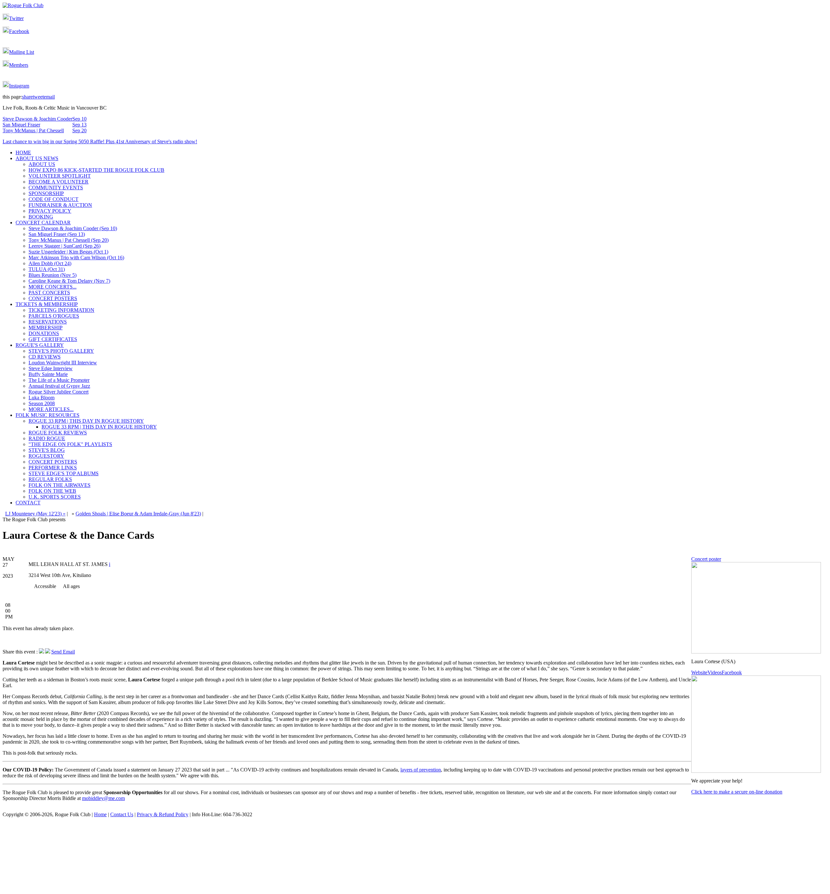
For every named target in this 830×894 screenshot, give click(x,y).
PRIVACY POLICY (50, 211)
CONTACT (28, 502)
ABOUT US (42, 164)
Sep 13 (79, 124)
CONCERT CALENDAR (43, 222)
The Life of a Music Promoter (59, 380)
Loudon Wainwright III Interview (63, 362)
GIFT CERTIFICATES (53, 339)
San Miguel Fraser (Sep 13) (57, 234)
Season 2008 (42, 403)
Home (100, 814)
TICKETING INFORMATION (61, 310)
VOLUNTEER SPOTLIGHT (60, 176)
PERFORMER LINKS (53, 467)
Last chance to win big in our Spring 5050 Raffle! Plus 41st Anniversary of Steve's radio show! (100, 141)
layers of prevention (420, 769)
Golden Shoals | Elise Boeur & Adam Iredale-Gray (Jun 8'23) (138, 513)
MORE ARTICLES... (51, 409)
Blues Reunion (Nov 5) (53, 275)
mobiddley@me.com (103, 798)
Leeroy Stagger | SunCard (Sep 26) (65, 246)
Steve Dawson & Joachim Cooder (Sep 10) (73, 228)
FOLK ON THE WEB (52, 491)
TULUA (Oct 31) (47, 269)
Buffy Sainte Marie (48, 374)
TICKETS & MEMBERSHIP (47, 304)
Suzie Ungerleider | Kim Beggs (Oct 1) (68, 251)
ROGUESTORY (46, 456)
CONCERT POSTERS (53, 298)
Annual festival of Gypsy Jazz (59, 386)
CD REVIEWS (45, 356)
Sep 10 (79, 119)
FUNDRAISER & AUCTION (60, 205)
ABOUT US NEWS (37, 158)
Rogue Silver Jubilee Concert (59, 391)
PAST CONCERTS (49, 292)
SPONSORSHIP (46, 193)
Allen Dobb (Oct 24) (50, 263)
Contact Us (121, 814)
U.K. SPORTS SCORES (55, 497)
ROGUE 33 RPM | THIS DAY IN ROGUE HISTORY (86, 421)
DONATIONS (44, 333)
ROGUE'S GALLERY (40, 345)
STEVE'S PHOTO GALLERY (61, 351)
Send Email (63, 651)
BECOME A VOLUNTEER (59, 181)
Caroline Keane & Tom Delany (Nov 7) (69, 281)
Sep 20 (79, 130)
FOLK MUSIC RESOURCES (47, 415)
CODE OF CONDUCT (53, 199)
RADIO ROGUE (47, 438)
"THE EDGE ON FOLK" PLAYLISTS (70, 444)
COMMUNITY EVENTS (56, 187)
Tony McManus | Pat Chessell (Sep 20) (69, 240)
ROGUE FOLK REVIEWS (58, 432)
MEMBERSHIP (46, 327)
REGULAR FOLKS (50, 479)
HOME (23, 152)
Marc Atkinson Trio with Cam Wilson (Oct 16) (76, 257)
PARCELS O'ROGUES (54, 316)
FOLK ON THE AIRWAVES (59, 485)
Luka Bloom (41, 397)
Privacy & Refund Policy (162, 814)
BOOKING (41, 216)
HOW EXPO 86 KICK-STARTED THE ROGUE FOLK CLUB (96, 170)
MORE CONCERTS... (53, 286)
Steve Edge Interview (51, 368)
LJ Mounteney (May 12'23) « (35, 513)
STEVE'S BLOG (47, 450)
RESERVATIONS (48, 321)
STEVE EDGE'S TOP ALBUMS (64, 473)
